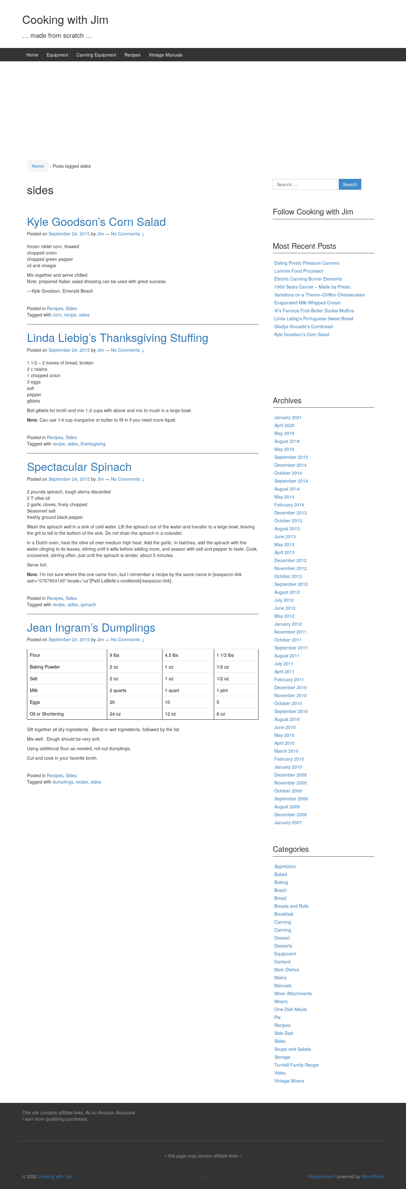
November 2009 (290, 782)
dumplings (63, 781)
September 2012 (291, 584)
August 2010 (287, 719)
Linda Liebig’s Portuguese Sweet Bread (313, 318)
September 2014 (291, 481)
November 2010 (290, 695)
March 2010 (286, 751)
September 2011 (291, 647)
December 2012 (290, 560)
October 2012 (288, 576)
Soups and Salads (292, 1049)
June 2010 (285, 727)
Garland (282, 961)
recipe (70, 314)
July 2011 (284, 663)
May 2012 (284, 616)
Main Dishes (286, 969)
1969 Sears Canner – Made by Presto (312, 286)
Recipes (132, 54)
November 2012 (290, 568)
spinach (88, 604)
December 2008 (290, 814)
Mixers (281, 1001)
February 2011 (289, 679)
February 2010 (289, 759)
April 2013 (284, 552)
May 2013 (284, 544)
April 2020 (284, 425)
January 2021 (288, 417)
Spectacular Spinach (79, 466)
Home (32, 54)
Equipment (57, 54)
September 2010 (291, 711)
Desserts (283, 945)
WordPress (373, 1176)
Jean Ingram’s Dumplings (91, 627)
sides (84, 314)
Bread (280, 898)
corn (57, 314)
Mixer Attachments (293, 993)
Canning (282, 922)
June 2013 (285, 536)
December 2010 (290, 687)
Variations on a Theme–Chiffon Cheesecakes (319, 294)
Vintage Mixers (289, 1080)
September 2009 (291, 798)
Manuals (282, 985)
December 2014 (290, 465)
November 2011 (290, 631)
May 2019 (284, 433)
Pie (277, 1017)
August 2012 (287, 592)
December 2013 (290, 512)
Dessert (282, 937)
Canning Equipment (96, 54)
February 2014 (289, 504)
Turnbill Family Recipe (296, 1065)
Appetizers (285, 866)
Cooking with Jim (65, 19)
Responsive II (322, 1176)
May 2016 (284, 449)
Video (280, 1073)
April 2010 (284, 743)
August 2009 (287, 806)
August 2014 (287, 489)
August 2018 (287, 441)
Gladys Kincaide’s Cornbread (303, 326)
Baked (280, 874)
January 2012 (288, 624)
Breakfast (283, 914)
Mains (280, 977)
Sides (71, 308)
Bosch (280, 890)
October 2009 (288, 790)
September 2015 (291, 457)
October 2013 (288, 520)
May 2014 (284, 496)
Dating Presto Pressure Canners (306, 263)
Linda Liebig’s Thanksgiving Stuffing (117, 337)
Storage (282, 1057)
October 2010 (288, 703)
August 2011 (287, 655)
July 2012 (284, 600)
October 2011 (288, 639)
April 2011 (284, 671)
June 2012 (285, 608)
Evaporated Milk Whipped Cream (307, 302)
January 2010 (288, 767)
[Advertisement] (203, 109)
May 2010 (284, 735)
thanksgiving (93, 443)
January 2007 (288, 822)
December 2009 (290, 774)
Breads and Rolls (291, 906)
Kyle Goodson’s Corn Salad (96, 221)
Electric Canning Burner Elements (308, 278)
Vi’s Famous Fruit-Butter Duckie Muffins (314, 310)
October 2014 (288, 473)
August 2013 (287, 528)
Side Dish (283, 1033)
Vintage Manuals (165, 54)
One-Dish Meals (290, 1009)
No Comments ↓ (128, 233)
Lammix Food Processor (299, 271)
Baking (281, 882)
